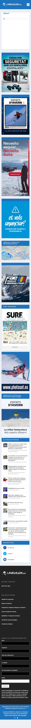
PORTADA (16, 473)
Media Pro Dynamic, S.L (19, 708)
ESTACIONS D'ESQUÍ (19, 472)
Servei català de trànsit (9, 611)
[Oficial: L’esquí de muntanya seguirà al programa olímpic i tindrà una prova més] (5, 479)
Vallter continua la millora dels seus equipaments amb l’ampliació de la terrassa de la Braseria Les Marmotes (17, 446)
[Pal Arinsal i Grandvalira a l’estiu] (5, 522)
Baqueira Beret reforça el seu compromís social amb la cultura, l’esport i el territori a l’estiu (17, 469)
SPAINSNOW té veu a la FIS (16, 488)
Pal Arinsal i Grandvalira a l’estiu (18, 521)
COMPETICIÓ (17, 462)
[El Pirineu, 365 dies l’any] (5, 504)
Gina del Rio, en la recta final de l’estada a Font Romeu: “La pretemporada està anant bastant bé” (18, 458)
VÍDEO (17, 490)
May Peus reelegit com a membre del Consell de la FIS (17, 495)
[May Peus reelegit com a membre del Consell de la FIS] (5, 496)
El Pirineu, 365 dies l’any (15, 502)
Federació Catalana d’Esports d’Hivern (14, 607)
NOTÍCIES (15, 451)
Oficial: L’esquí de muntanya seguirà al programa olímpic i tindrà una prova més (17, 479)
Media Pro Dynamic (8, 599)
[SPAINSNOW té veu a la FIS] (5, 489)
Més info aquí (6, 586)
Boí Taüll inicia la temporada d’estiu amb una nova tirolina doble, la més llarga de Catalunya (17, 512)
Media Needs (15, 706)
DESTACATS (17, 450)
